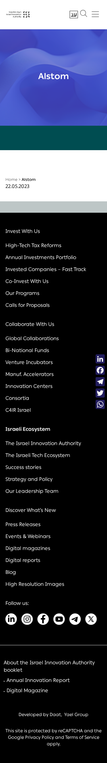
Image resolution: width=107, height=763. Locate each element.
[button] (83, 15)
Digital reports (22, 560)
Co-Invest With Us (27, 281)
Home (11, 179)
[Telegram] (100, 381)
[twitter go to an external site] (91, 620)
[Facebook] (100, 370)
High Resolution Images (34, 584)
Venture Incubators (29, 362)
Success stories (23, 467)
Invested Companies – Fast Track (45, 269)
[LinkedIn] (100, 359)
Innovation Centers (29, 386)
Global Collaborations (32, 338)
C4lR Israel (18, 410)
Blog (10, 572)
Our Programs (22, 293)
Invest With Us (22, 231)
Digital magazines (27, 548)
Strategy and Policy (29, 479)
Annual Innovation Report (38, 680)
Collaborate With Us (29, 324)
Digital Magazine (27, 690)
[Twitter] (100, 393)
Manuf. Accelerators (29, 374)
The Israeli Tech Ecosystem (37, 455)
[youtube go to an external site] (59, 620)
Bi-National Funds (27, 350)
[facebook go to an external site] (43, 620)
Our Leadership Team (31, 491)
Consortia (17, 398)
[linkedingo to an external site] (11, 620)
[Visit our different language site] (74, 14)
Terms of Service (82, 737)
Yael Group (76, 714)
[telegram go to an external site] (75, 620)
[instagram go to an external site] (27, 620)
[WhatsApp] (100, 404)
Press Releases (23, 524)
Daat (55, 714)
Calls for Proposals (27, 305)
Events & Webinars (28, 536)
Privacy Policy (39, 737)
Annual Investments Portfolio (40, 257)
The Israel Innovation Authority (43, 443)
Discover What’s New (30, 510)
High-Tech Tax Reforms (33, 245)
